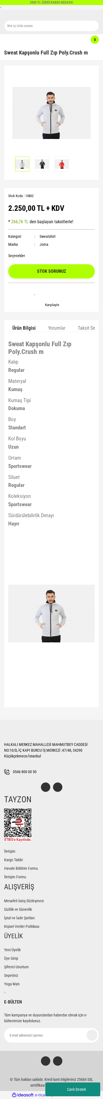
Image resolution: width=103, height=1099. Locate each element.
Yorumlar (56, 328)
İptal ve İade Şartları (19, 918)
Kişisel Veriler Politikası (21, 926)
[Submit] (92, 1035)
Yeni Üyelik (12, 950)
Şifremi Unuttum (16, 967)
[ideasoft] (23, 1095)
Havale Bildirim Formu (21, 868)
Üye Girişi (11, 958)
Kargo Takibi (13, 860)
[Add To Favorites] (35, 292)
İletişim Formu (15, 877)
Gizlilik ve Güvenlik (18, 909)
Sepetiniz (11, 975)
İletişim (9, 851)
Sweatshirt (47, 236)
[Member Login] (48, 39)
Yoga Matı (12, 984)
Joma (44, 244)
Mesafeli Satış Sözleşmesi (24, 901)
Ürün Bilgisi (24, 328)
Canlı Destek (76, 1089)
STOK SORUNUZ (51, 271)
